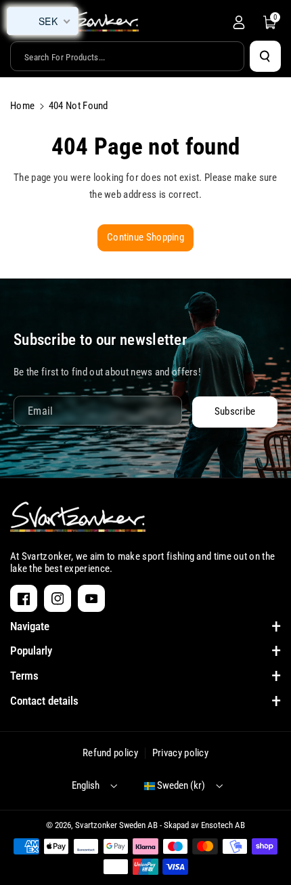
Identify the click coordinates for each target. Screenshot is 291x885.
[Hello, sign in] (239, 22)
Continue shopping (145, 237)
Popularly (31, 650)
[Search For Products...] (265, 56)
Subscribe (235, 411)
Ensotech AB (223, 825)
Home (22, 106)
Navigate (29, 626)
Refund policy (110, 753)
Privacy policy (180, 753)
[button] (270, 22)
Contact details (44, 700)
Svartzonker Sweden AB (116, 825)
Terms (24, 675)
